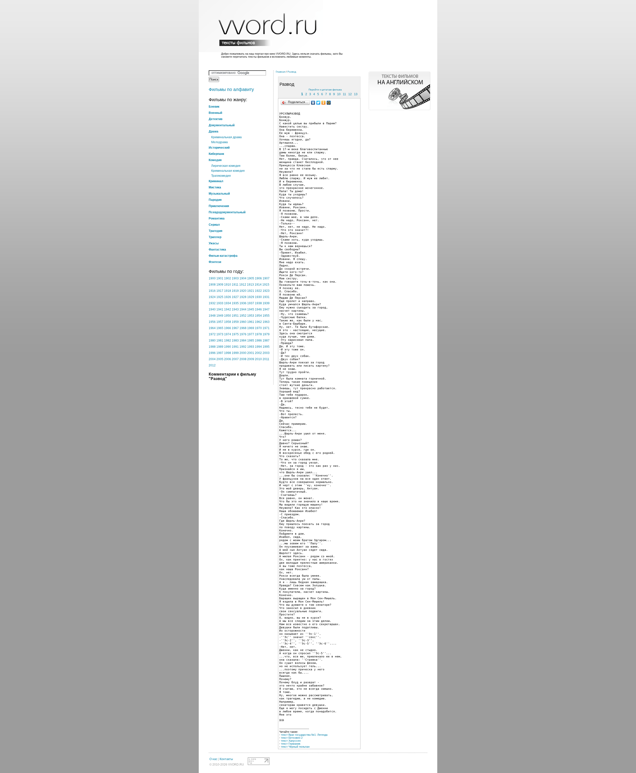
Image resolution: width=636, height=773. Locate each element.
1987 (266, 340)
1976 (242, 334)
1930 (258, 297)
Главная (280, 71)
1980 (212, 340)
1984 (242, 340)
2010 (258, 359)
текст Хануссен (291, 740)
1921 (250, 291)
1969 (250, 328)
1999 (235, 353)
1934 (227, 303)
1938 (258, 303)
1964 (212, 328)
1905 (250, 278)
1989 (219, 346)
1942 (227, 309)
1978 (258, 334)
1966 (227, 328)
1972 (212, 334)
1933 (219, 303)
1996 (212, 353)
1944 (242, 309)
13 (356, 94)
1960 (242, 322)
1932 (212, 303)
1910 (227, 284)
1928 (242, 297)
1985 (250, 340)
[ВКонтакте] (313, 102)
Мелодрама (219, 142)
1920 (242, 291)
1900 (212, 278)
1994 (258, 346)
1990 (227, 346)
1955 (266, 315)
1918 (227, 291)
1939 (266, 303)
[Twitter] (318, 102)
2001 (250, 353)
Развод (291, 71)
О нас (213, 759)
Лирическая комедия (225, 166)
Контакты (226, 759)
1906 (258, 278)
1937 (250, 303)
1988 (212, 346)
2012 (212, 365)
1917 (219, 291)
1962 (258, 322)
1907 (266, 278)
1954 (258, 315)
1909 (219, 284)
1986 (258, 340)
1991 (235, 346)
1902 (227, 278)
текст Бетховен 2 (292, 737)
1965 (219, 328)
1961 (250, 322)
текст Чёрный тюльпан (295, 746)
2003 (266, 353)
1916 (212, 291)
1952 (242, 315)
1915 (265, 284)
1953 (250, 315)
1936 (242, 303)
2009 (250, 359)
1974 (227, 334)
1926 (227, 297)
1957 (219, 322)
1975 (235, 334)
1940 (212, 309)
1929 (250, 297)
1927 (235, 297)
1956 (212, 322)
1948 (212, 315)
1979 (266, 334)
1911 (235, 284)
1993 (250, 346)
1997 (219, 353)
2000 (242, 353)
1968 (242, 328)
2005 (219, 359)
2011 (266, 359)
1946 (258, 309)
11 (344, 94)
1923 (266, 291)
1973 (219, 334)
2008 (242, 359)
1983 (235, 340)
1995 (266, 346)
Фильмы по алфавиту (231, 89)
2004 (212, 359)
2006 (227, 359)
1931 (266, 297)
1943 (235, 309)
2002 (258, 353)
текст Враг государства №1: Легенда (304, 734)
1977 (250, 334)
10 (339, 94)
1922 (258, 291)
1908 (212, 284)
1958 (227, 322)
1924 (212, 297)
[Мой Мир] (328, 102)
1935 (235, 303)
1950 (227, 315)
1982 (227, 340)
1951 (235, 315)
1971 (266, 328)
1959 (235, 322)
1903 (235, 278)
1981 (219, 340)
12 (350, 94)
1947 (266, 309)
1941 (219, 309)
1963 (266, 322)
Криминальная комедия (228, 170)
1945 (250, 309)
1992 (242, 346)
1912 (242, 284)
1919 (235, 291)
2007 (235, 359)
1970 (258, 328)
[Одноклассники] (323, 102)
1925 (219, 297)
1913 (250, 284)
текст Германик (290, 743)
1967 (235, 328)
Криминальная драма (226, 137)
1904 (242, 278)
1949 (219, 315)
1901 (219, 278)
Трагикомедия (221, 175)
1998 (227, 353)
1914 (258, 284)
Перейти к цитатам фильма (325, 89)
